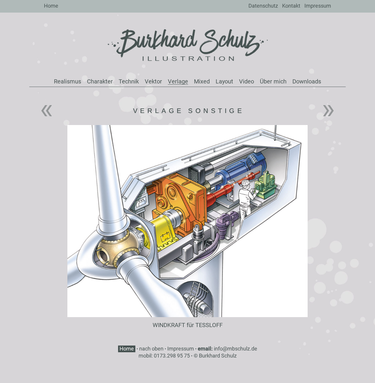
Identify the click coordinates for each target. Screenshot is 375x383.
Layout (224, 81)
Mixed (202, 81)
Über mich (273, 81)
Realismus (67, 81)
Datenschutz (263, 6)
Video (246, 81)
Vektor (153, 81)
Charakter (100, 81)
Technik (129, 81)
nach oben (151, 349)
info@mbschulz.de (235, 349)
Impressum (317, 6)
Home (51, 6)
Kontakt (291, 6)
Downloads (306, 81)
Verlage (178, 81)
